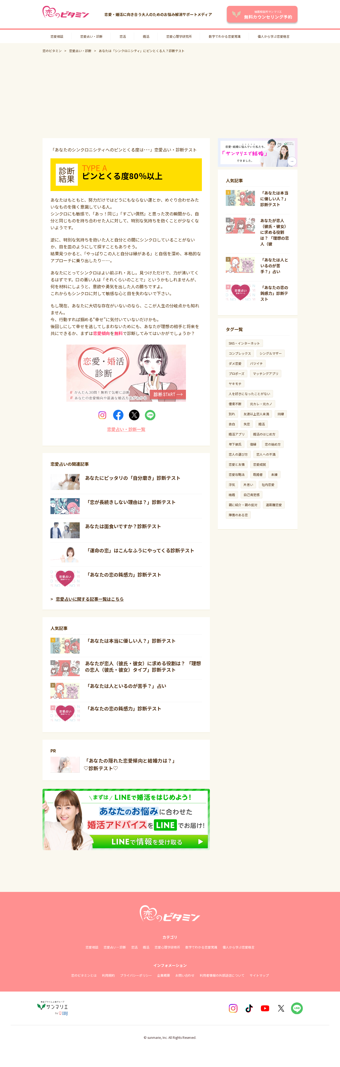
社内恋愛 (268, 484)
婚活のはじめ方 (264, 434)
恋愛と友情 (237, 464)
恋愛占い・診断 (91, 36)
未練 (274, 474)
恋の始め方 (273, 444)
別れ (232, 414)
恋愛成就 (259, 464)
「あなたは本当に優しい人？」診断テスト (130, 640)
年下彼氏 (235, 444)
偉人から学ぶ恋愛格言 (274, 36)
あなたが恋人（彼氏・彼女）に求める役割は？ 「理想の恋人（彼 (274, 232)
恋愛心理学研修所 (167, 947)
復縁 (253, 444)
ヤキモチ (235, 383)
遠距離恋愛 (274, 504)
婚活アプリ (237, 434)
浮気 (232, 484)
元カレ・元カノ (261, 403)
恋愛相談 (56, 36)
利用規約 (108, 975)
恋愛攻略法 (237, 474)
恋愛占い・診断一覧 (126, 429)
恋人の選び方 (238, 454)
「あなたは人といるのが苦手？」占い (125, 685)
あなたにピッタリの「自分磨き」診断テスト (133, 477)
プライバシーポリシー (136, 975)
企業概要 (163, 975)
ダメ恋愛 (235, 363)
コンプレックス (240, 353)
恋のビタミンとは (84, 975)
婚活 (146, 36)
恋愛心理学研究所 (179, 36)
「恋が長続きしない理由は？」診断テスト (130, 501)
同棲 (281, 414)
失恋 (247, 424)
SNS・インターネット (244, 343)
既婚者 (258, 474)
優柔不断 (235, 403)
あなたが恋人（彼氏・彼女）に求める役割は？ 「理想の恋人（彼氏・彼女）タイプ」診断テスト (143, 666)
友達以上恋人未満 (256, 414)
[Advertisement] (170, 95)
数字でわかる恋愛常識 (225, 36)
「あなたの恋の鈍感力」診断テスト (123, 574)
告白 (232, 424)
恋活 (123, 36)
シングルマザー (271, 353)
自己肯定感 (252, 494)
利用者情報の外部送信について (222, 975)
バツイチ (256, 363)
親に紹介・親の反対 (243, 504)
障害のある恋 (238, 515)
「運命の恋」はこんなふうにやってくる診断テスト (139, 550)
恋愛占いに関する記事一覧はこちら (90, 599)
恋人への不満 (265, 454)
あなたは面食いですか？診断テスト (123, 526)
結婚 (232, 494)
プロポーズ (236, 373)
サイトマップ (259, 975)
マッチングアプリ (265, 373)
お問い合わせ (184, 975)
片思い (248, 484)
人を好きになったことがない (249, 393)
